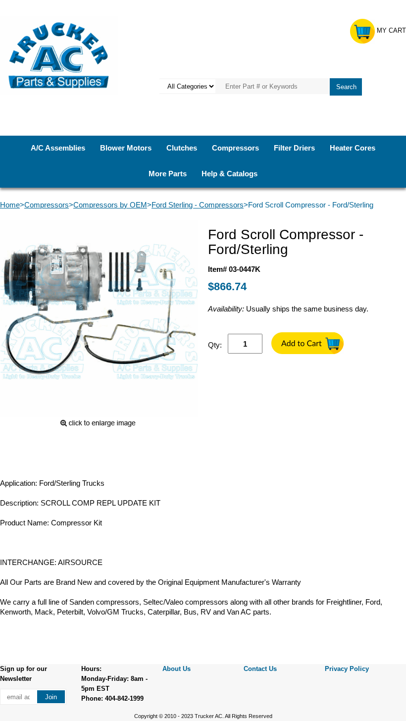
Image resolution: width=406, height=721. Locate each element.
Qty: (215, 345)
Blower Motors (126, 148)
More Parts (168, 173)
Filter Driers (294, 148)
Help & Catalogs (229, 173)
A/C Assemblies (58, 148)
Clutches (181, 148)
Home (10, 205)
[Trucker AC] (59, 55)
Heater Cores (352, 148)
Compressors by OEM (110, 205)
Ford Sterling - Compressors (198, 205)
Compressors (235, 148)
